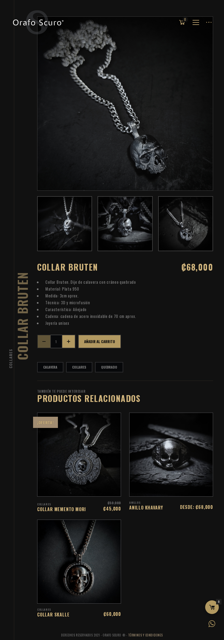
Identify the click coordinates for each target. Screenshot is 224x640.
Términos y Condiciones (145, 635)
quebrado (109, 367)
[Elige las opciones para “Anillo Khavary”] (178, 489)
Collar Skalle (53, 614)
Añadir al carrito (99, 341)
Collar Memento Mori (61, 509)
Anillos (134, 502)
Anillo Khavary (146, 507)
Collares (10, 358)
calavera (50, 367)
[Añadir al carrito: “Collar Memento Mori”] (86, 489)
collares (79, 367)
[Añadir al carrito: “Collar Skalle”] (86, 596)
